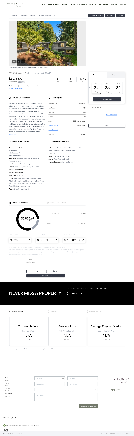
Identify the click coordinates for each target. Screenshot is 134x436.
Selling (72, 4)
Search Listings (54, 4)
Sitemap (7, 398)
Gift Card (113, 4)
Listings (7, 380)
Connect (123, 4)
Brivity (11, 433)
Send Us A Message (88, 406)
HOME (44, 4)
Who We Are (103, 4)
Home (6, 377)
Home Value (8, 391)
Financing (93, 4)
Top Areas (81, 4)
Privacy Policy (104, 433)
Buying (65, 4)
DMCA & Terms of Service (117, 433)
